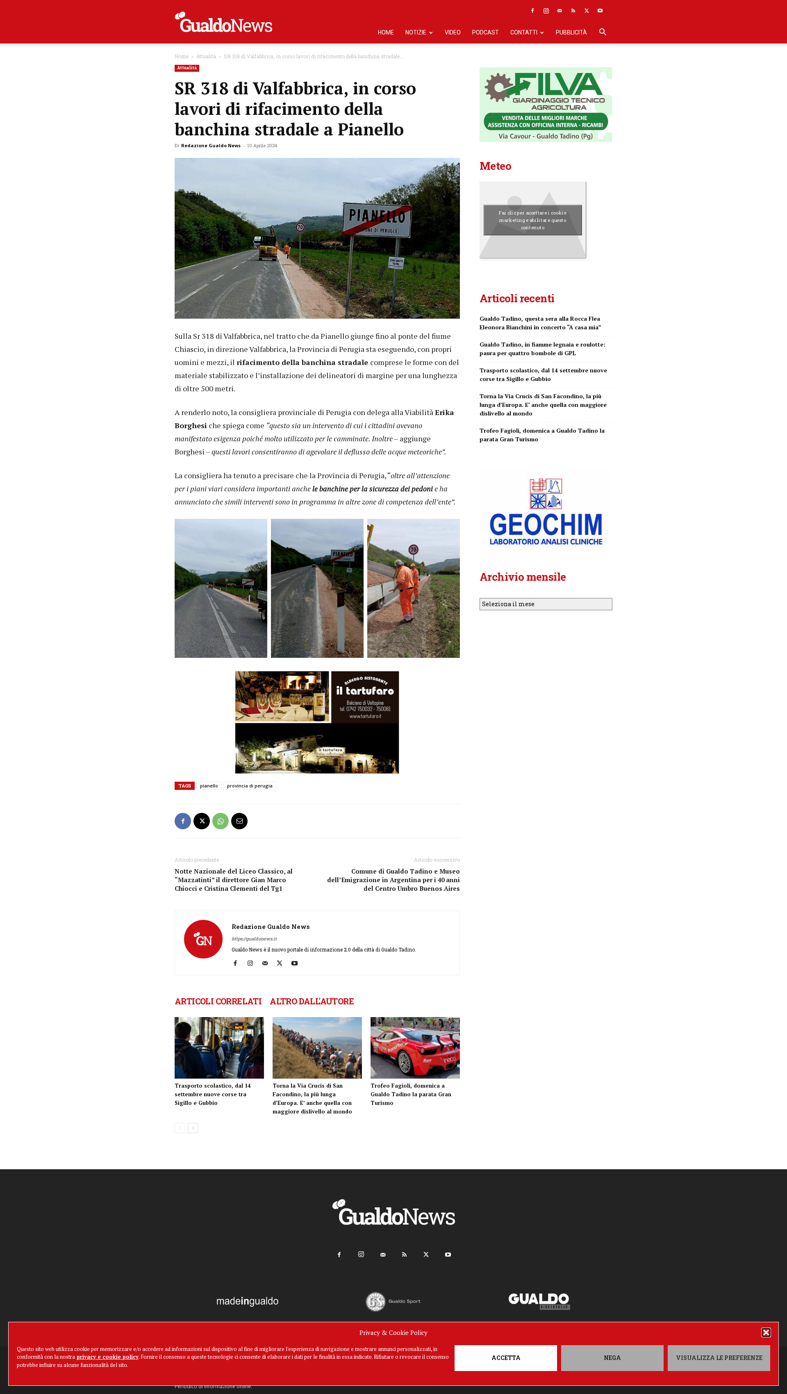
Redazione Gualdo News (211, 145)
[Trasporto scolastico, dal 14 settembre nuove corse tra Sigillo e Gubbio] (219, 1048)
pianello (209, 786)
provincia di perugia (250, 786)
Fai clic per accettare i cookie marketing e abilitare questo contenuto (532, 219)
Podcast (485, 32)
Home (386, 32)
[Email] (239, 821)
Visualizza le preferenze (719, 1358)
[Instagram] (546, 10)
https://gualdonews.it (254, 938)
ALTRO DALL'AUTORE (312, 1001)
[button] (766, 1332)
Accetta (506, 1358)
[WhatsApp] (220, 821)
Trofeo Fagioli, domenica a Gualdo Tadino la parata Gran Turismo (411, 1094)
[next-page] (193, 1128)
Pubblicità (571, 32)
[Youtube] (600, 10)
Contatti (523, 32)
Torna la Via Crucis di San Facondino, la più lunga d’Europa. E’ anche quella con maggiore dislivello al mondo (543, 404)
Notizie (415, 32)
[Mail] (559, 10)
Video (453, 32)
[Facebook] (532, 10)
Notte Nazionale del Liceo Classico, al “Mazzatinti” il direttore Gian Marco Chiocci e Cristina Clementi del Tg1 (234, 879)
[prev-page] (180, 1128)
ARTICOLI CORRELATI (218, 1001)
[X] (586, 10)
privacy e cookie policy (108, 1356)
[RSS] (573, 10)
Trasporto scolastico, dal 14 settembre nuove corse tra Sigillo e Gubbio (212, 1094)
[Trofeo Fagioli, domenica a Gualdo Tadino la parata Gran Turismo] (415, 1048)
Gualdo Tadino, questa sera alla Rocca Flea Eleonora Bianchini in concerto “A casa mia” (540, 323)
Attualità (206, 56)
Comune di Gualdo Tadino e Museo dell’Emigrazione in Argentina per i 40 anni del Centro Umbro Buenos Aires (393, 879)
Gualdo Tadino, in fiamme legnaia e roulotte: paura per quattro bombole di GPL (542, 348)
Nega (612, 1358)
